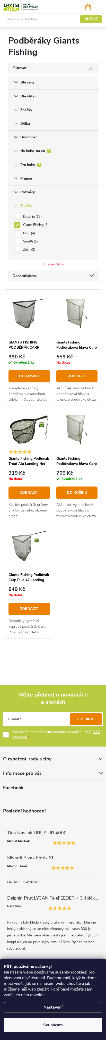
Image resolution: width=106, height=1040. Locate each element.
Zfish (28, 249)
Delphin (32, 216)
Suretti (30, 241)
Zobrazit (77, 376)
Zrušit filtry (56, 264)
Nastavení (53, 1007)
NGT (28, 233)
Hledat (91, 19)
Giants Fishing (35, 225)
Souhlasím (53, 1025)
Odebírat (86, 719)
